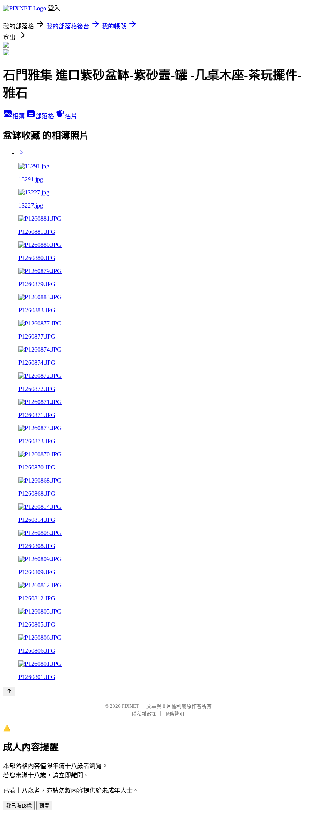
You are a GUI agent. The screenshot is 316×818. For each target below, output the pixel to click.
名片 (71, 116)
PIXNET (130, 706)
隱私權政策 (144, 714)
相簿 (19, 116)
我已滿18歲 (19, 806)
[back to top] (9, 691)
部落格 (45, 116)
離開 (44, 806)
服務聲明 (174, 714)
